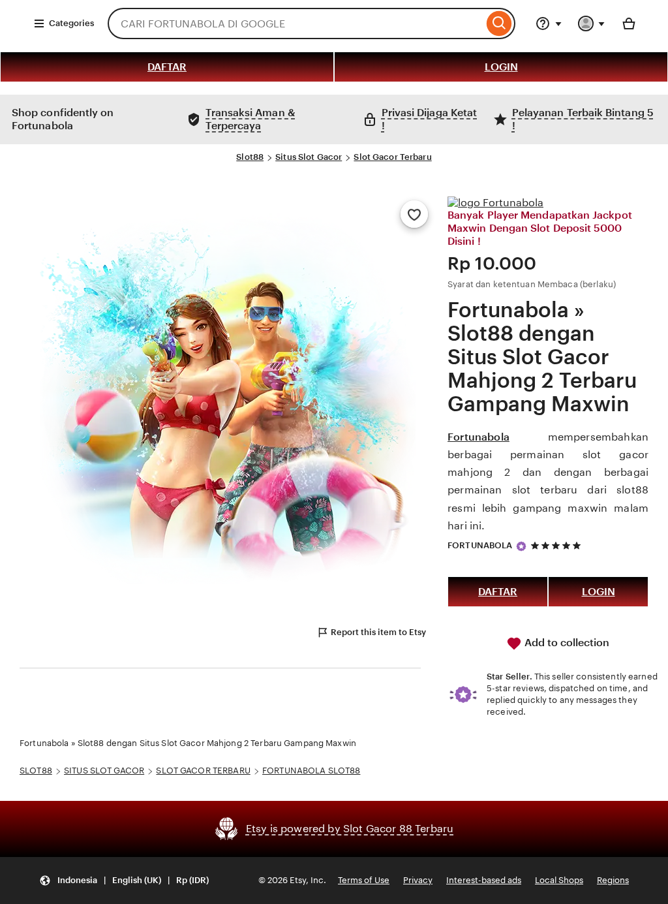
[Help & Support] (548, 23)
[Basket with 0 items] (629, 23)
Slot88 (250, 157)
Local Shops (559, 880)
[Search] (499, 23)
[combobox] (295, 23)
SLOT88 (36, 770)
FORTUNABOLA (480, 545)
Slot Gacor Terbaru (392, 157)
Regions (613, 880)
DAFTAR (167, 67)
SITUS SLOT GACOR (104, 770)
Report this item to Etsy (378, 632)
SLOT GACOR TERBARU (203, 770)
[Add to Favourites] (414, 214)
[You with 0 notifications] (591, 23)
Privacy (418, 880)
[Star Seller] (521, 546)
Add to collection (565, 642)
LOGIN (501, 67)
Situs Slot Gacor (308, 157)
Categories (71, 23)
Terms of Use (363, 880)
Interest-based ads (483, 880)
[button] (124, 881)
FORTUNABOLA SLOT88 (311, 770)
